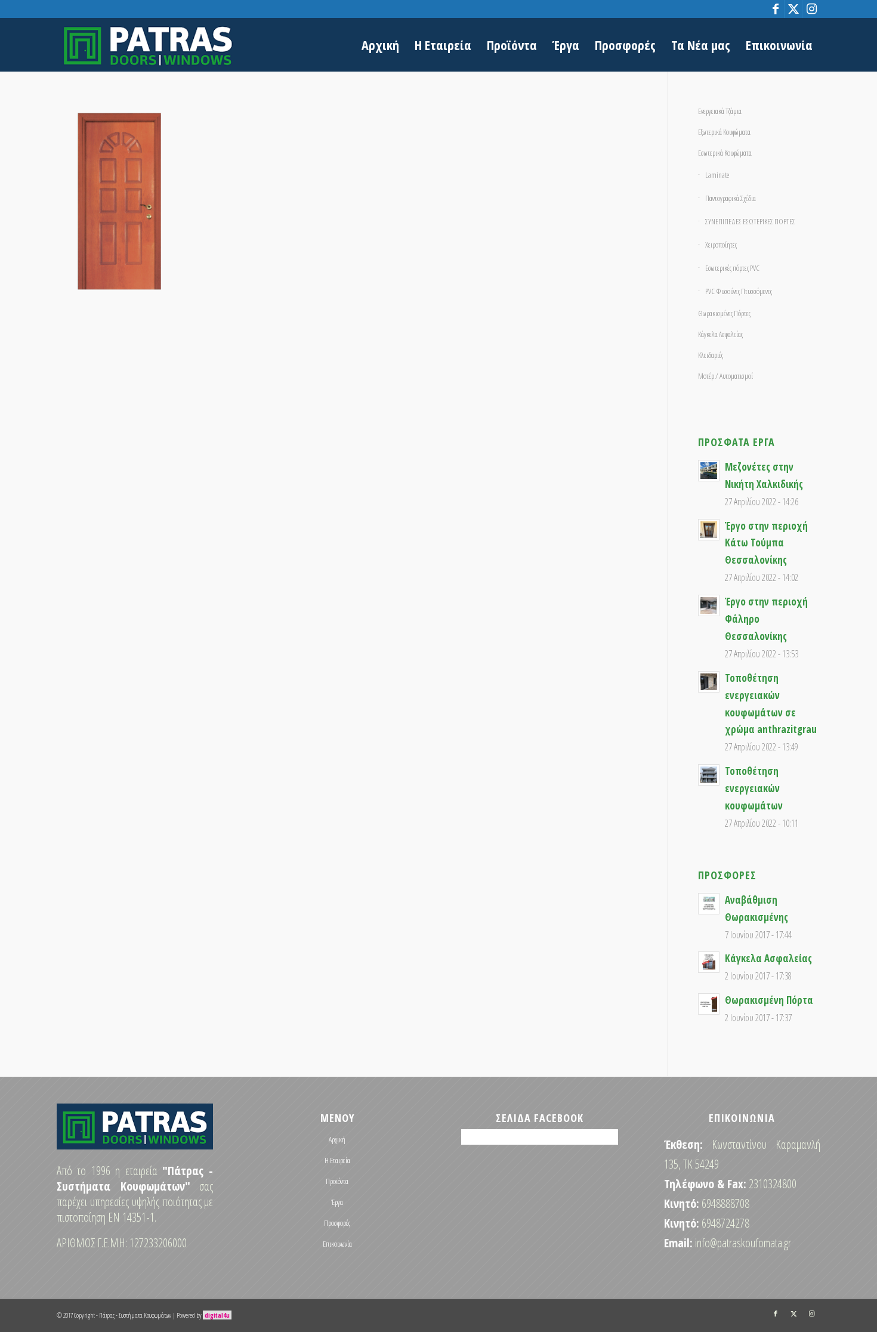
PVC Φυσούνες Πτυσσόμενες (738, 291)
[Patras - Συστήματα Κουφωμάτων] (148, 45)
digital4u (217, 1315)
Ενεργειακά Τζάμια (720, 111)
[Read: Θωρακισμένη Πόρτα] (708, 1004)
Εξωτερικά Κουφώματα (724, 131)
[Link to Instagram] (811, 9)
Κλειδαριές (710, 355)
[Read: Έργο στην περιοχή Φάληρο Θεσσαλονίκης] (708, 605)
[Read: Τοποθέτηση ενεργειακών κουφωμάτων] (708, 775)
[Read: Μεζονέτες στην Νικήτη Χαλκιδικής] (708, 470)
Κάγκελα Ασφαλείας (720, 334)
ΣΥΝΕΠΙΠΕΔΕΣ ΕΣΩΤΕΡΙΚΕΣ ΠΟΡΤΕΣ (750, 221)
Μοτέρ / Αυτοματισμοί (725, 375)
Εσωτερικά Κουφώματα (725, 152)
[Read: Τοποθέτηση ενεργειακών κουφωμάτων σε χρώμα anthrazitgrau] (708, 682)
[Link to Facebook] (775, 9)
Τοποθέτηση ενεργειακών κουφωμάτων (754, 788)
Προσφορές (337, 1222)
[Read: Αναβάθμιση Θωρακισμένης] (708, 903)
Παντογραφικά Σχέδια (730, 198)
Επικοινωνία (337, 1243)
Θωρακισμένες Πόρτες (724, 313)
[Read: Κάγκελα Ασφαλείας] (708, 962)
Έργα (337, 1202)
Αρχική (337, 1139)
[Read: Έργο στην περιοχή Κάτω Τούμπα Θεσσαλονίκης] (708, 529)
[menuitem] (380, 45)
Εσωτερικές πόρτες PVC (732, 267)
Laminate (717, 174)
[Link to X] (793, 9)
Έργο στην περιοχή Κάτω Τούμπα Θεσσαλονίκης (766, 543)
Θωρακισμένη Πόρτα (769, 1000)
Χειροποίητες (721, 244)
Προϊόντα (337, 1181)
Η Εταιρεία (337, 1160)
